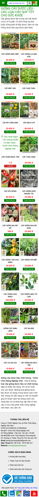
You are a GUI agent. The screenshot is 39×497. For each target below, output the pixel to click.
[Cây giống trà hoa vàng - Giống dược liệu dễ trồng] (10, 247)
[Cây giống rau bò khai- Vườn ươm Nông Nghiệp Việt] (29, 213)
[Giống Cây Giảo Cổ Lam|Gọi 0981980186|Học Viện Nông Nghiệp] (29, 281)
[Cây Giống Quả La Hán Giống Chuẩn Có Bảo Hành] (29, 41)
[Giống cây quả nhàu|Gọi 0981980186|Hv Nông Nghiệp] (10, 281)
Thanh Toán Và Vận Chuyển (20, 461)
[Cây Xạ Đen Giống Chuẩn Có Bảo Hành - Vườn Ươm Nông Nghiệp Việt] (29, 316)
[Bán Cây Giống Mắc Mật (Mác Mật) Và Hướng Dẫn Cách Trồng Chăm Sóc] (10, 41)
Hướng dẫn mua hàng (17, 457)
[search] (29, 3)
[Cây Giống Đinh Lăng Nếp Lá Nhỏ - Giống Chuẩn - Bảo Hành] (10, 316)
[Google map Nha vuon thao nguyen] (19, 493)
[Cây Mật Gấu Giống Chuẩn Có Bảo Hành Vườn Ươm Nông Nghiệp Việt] (10, 75)
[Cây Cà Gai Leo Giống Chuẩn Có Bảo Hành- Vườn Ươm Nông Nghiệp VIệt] (10, 350)
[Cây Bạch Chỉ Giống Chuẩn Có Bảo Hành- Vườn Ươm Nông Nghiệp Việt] (29, 110)
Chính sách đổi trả (16, 465)
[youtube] (34, 493)
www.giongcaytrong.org (17, 445)
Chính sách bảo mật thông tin (21, 469)
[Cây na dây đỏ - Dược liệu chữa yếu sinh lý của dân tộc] (10, 213)
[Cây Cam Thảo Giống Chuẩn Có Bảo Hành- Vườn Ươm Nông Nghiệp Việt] (29, 75)
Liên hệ (10, 166)
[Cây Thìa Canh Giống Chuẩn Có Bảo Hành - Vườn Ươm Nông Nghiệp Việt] (29, 144)
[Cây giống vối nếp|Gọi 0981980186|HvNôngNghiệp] (29, 247)
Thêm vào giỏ (10, 63)
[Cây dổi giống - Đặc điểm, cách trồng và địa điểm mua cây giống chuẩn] (10, 178)
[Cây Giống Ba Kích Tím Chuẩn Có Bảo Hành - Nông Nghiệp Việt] (29, 350)
